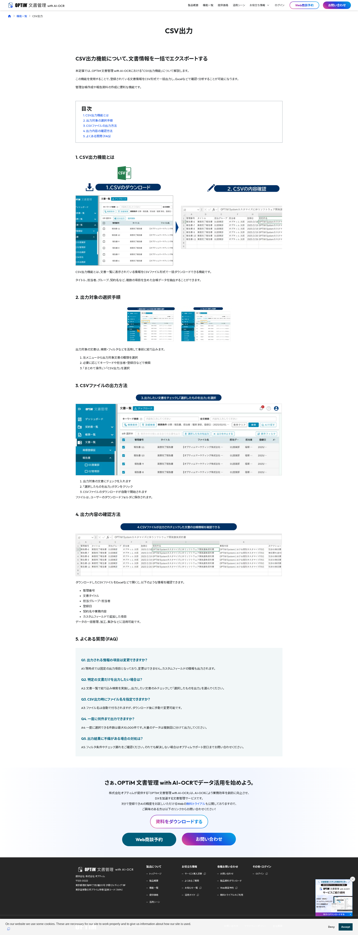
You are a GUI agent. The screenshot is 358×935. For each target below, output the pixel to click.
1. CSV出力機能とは (96, 115)
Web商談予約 (149, 839)
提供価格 (153, 894)
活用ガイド (190, 894)
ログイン (260, 873)
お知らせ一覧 (191, 887)
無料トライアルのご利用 (231, 894)
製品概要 (153, 880)
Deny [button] (331, 926)
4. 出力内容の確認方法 (98, 131)
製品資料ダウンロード (231, 880)
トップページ (155, 873)
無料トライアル (195, 804)
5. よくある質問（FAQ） (97, 136)
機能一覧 (22, 16)
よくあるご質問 (192, 880)
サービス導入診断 (193, 873)
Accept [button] (345, 926)
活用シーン (154, 902)
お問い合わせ (337, 5)
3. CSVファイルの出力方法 (100, 126)
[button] (8, 929)
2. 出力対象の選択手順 (98, 120)
